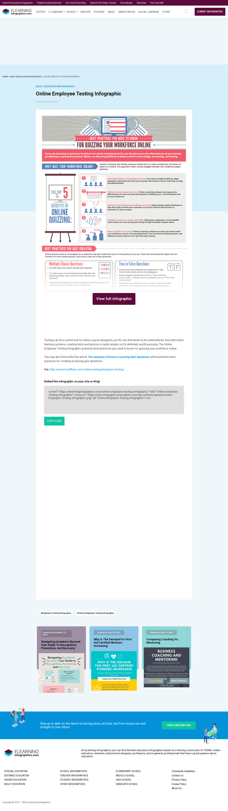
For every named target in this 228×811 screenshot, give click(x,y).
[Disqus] (114, 472)
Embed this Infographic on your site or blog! (72, 381)
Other (166, 11)
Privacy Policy (179, 779)
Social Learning (148, 11)
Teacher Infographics (74, 775)
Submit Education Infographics (18, 3)
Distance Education (16, 775)
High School (123, 779)
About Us (177, 788)
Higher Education (15, 779)
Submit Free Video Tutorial (103, 3)
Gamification (126, 11)
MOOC (111, 11)
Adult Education (14, 784)
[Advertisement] (108, 41)
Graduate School (127, 784)
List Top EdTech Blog (76, 3)
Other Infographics (72, 784)
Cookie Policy (179, 784)
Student (99, 11)
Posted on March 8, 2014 (47, 102)
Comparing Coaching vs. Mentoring (162, 641)
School (71, 11)
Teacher (85, 11)
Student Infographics (74, 779)
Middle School (125, 775)
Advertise (141, 3)
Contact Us (177, 775)
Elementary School (128, 771)
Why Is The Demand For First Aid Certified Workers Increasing (113, 643)
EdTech (40, 11)
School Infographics (73, 771)
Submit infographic (210, 11)
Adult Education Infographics (26, 77)
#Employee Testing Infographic (56, 613)
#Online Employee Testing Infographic (95, 613)
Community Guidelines (183, 771)
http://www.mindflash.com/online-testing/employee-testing (87, 369)
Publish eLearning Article (49, 3)
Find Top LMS (157, 3)
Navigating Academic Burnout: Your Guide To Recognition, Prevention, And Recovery (61, 645)
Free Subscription (179, 725)
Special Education (15, 771)
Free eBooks (126, 3)
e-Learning (56, 11)
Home (5, 77)
